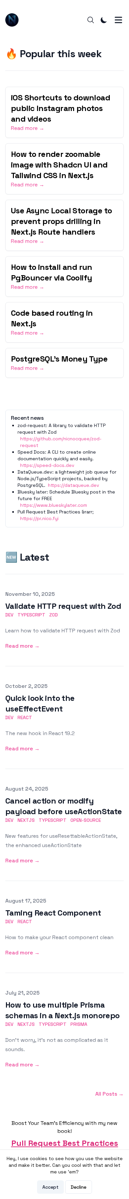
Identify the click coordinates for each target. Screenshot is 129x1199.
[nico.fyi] (13, 20)
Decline (78, 1187)
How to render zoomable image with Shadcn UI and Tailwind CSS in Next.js (59, 164)
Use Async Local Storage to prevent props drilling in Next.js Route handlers (61, 221)
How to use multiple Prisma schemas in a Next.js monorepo (62, 1010)
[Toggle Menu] (118, 20)
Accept (50, 1187)
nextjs (26, 820)
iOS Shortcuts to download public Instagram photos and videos (60, 108)
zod (53, 615)
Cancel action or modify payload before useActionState (63, 806)
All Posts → (109, 1093)
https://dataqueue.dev (73, 485)
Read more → (27, 128)
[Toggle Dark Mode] (104, 20)
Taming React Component (53, 913)
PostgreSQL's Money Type (59, 359)
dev (9, 615)
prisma (78, 1024)
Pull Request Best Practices (64, 1143)
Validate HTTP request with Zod (63, 606)
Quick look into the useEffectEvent (40, 703)
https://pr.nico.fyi (39, 518)
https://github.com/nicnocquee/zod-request (61, 442)
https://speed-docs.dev (47, 465)
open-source (85, 820)
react (25, 717)
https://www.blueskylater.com (53, 505)
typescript (31, 615)
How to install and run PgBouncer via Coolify (51, 272)
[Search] (91, 20)
